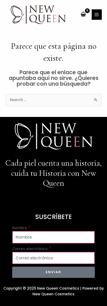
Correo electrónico (30, 248)
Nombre (20, 228)
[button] (53, 199)
